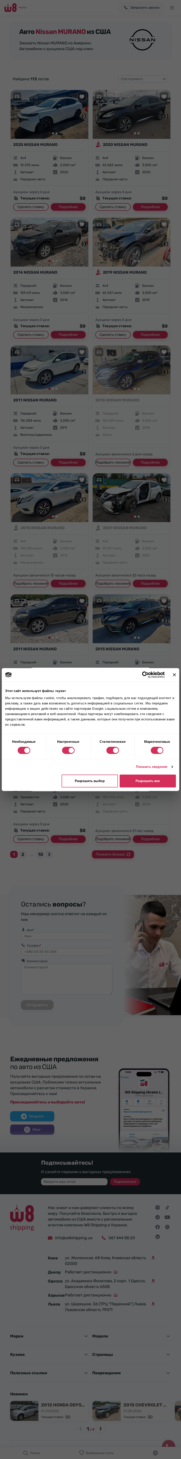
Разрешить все (148, 781)
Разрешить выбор (90, 781)
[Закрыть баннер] (174, 674)
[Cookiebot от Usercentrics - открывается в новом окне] (145, 674)
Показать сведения (152, 767)
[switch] (68, 750)
